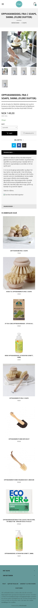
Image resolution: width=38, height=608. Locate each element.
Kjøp (10, 133)
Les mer (23, 600)
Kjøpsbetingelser (13, 584)
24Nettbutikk (23, 605)
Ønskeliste (29, 133)
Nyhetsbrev (19, 588)
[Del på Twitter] (14, 145)
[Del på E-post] (24, 145)
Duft (3, 124)
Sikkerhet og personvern (28, 584)
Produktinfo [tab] (8, 152)
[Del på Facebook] (19, 145)
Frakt (4, 584)
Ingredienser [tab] (8, 206)
